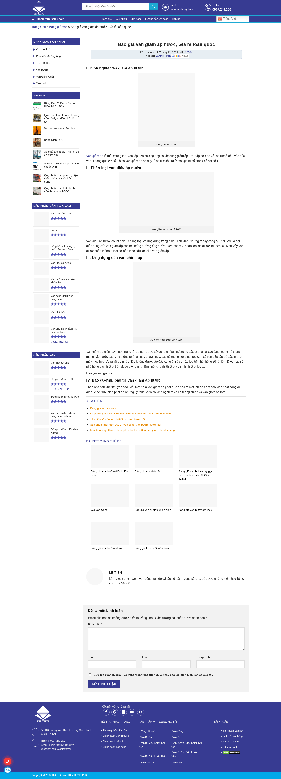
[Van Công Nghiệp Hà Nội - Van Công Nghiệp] (55, 7)
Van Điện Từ (147, 762)
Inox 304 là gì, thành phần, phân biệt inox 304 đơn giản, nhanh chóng (132, 430)
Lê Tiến (188, 52)
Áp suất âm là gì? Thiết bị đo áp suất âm (61, 153)
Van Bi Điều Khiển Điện (153, 756)
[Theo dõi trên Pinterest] (114, 712)
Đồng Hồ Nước (148, 731)
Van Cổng (177, 731)
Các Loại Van (44, 49)
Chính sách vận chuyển (116, 735)
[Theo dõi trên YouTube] (132, 712)
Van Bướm (146, 737)
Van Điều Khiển (45, 76)
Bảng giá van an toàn (103, 408)
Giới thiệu (121, 18)
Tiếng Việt (229, 18)
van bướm (42, 69)
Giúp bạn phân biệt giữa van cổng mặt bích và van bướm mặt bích (130, 413)
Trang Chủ (39, 27)
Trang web (203, 657)
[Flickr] (140, 712)
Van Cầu (177, 762)
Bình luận (95, 624)
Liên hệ (176, 18)
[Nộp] (153, 6)
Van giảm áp (94, 156)
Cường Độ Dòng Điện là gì (60, 127)
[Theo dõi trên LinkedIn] (123, 712)
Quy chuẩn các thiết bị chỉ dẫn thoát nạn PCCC (59, 190)
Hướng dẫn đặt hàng (156, 18)
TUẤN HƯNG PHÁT (78, 775)
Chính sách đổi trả (113, 741)
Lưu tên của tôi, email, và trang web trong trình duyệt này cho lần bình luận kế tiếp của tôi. (153, 674)
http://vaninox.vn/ (61, 748)
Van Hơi (41, 83)
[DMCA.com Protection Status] (231, 752)
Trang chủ (106, 18)
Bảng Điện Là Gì (54, 139)
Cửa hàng (136, 18)
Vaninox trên (163, 55)
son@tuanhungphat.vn (61, 744)
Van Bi (176, 737)
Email (145, 657)
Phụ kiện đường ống (48, 56)
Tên (90, 657)
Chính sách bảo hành (114, 746)
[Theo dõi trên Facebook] (106, 712)
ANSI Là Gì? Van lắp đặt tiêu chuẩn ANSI (61, 165)
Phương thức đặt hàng (115, 730)
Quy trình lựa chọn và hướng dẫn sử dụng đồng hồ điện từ (61, 118)
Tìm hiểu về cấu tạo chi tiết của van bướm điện (118, 419)
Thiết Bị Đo (43, 63)
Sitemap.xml (230, 747)
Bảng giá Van (58, 27)
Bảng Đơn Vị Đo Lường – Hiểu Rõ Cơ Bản (59, 105)
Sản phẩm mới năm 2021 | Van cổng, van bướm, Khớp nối (125, 424)
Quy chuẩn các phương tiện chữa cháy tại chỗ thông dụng (61, 178)
